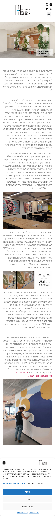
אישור (27, 492)
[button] (4, 462)
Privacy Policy (22, 512)
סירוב (27, 499)
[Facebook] (51, 4)
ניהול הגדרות (27, 506)
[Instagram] (47, 4)
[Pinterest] (51, 9)
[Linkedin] (47, 9)
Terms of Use (34, 512)
